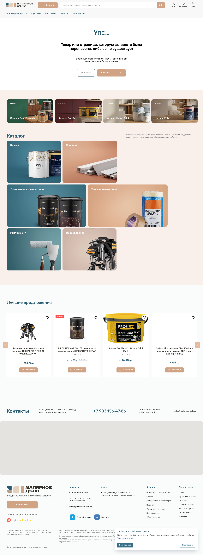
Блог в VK (105, 517)
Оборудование (153, 517)
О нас (181, 492)
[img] (72, 517)
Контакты (183, 516)
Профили (150, 505)
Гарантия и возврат (187, 496)
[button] (173, 5)
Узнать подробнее (126, 538)
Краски (149, 497)
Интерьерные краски (16, 13)
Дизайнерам (184, 512)
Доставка (183, 500)
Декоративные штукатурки (158, 501)
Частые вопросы (186, 508)
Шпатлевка (50, 13)
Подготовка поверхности (158, 493)
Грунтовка (36, 13)
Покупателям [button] (79, 13)
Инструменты (152, 513)
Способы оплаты (186, 504)
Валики (64, 13)
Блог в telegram (84, 517)
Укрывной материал (155, 509)
